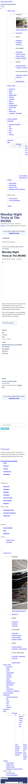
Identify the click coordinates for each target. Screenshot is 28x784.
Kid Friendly (12, 107)
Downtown (10, 121)
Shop (10, 128)
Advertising (6, 474)
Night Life (19, 77)
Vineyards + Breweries (15, 113)
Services (11, 134)
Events (3, 225)
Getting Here (12, 185)
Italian (10, 91)
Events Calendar (21, 65)
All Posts (18, 144)
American (11, 99)
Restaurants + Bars (8, 510)
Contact (5, 468)
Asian (10, 101)
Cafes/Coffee (12, 95)
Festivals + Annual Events (19, 649)
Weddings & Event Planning (17, 189)
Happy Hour (12, 111)
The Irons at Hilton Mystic (9, 381)
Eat (10, 126)
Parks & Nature (20, 56)
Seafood (11, 97)
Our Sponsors (7, 471)
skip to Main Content (6, 1)
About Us (6, 466)
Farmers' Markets (21, 58)
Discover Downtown (14, 124)
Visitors (9, 180)
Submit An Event (14, 233)
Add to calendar (9, 323)
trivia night (5, 353)
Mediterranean (13, 105)
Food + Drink (11, 85)
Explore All (19, 33)
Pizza (10, 93)
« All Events (5, 238)
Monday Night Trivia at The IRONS (12, 344)
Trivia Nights (5, 349)
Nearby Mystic (20, 81)
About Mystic (12, 183)
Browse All (12, 89)
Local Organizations (14, 200)
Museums (19, 44)
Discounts (10, 140)
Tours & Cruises (20, 54)
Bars (10, 109)
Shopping (19, 42)
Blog (8, 142)
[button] (9, 206)
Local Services (13, 198)
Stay (10, 132)
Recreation (19, 52)
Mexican (11, 103)
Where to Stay (13, 187)
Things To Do (11, 11)
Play (10, 130)
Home (5, 463)
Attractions (19, 40)
